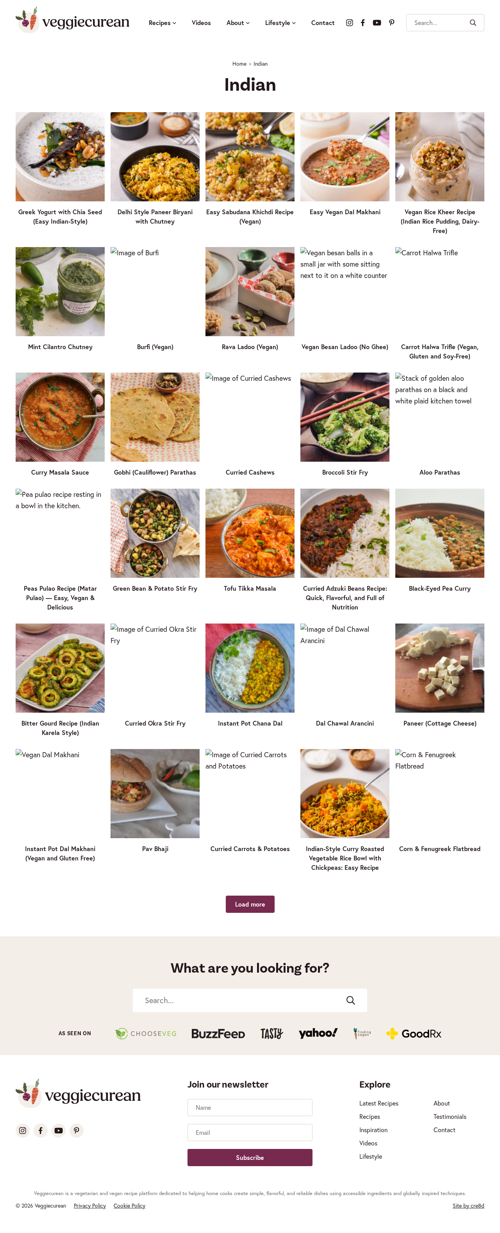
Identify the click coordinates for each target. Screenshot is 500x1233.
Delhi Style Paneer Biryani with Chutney (155, 216)
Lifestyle (277, 22)
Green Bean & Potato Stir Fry (155, 588)
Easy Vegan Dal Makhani (345, 212)
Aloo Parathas (440, 472)
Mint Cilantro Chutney (60, 346)
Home (239, 63)
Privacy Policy (90, 1205)
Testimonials (450, 1116)
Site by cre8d (468, 1205)
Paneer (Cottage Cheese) (440, 723)
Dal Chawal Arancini (345, 723)
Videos (201, 22)
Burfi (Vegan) (155, 346)
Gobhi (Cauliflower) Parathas (155, 472)
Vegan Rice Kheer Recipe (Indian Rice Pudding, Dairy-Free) (440, 221)
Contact (323, 22)
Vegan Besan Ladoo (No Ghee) (345, 346)
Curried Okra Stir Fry (155, 723)
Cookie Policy (129, 1205)
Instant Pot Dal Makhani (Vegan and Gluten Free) (60, 853)
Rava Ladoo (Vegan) (250, 346)
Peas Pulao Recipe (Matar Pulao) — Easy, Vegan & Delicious (60, 597)
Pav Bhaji (155, 848)
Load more (250, 904)
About (235, 22)
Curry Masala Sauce (60, 472)
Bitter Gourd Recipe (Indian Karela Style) (60, 728)
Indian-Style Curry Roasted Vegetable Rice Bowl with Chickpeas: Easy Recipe (345, 857)
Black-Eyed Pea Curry (440, 588)
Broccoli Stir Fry (345, 472)
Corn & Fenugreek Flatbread (439, 848)
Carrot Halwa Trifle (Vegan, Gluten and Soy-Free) (440, 351)
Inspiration (373, 1129)
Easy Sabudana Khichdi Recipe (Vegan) (250, 216)
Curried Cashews (250, 472)
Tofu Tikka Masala (250, 588)
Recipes (160, 22)
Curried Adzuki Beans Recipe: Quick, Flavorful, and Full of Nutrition (345, 597)
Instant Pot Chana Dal (250, 723)
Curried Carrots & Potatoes (250, 848)
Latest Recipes (378, 1103)
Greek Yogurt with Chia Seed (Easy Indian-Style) (60, 216)
